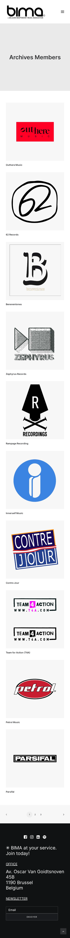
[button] (62, 11)
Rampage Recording (17, 443)
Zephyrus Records (16, 374)
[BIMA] (26, 11)
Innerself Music (14, 513)
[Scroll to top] (63, 931)
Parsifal (10, 791)
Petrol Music (13, 722)
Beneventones (14, 304)
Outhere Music (14, 164)
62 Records (12, 234)
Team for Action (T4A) (18, 652)
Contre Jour (12, 582)
